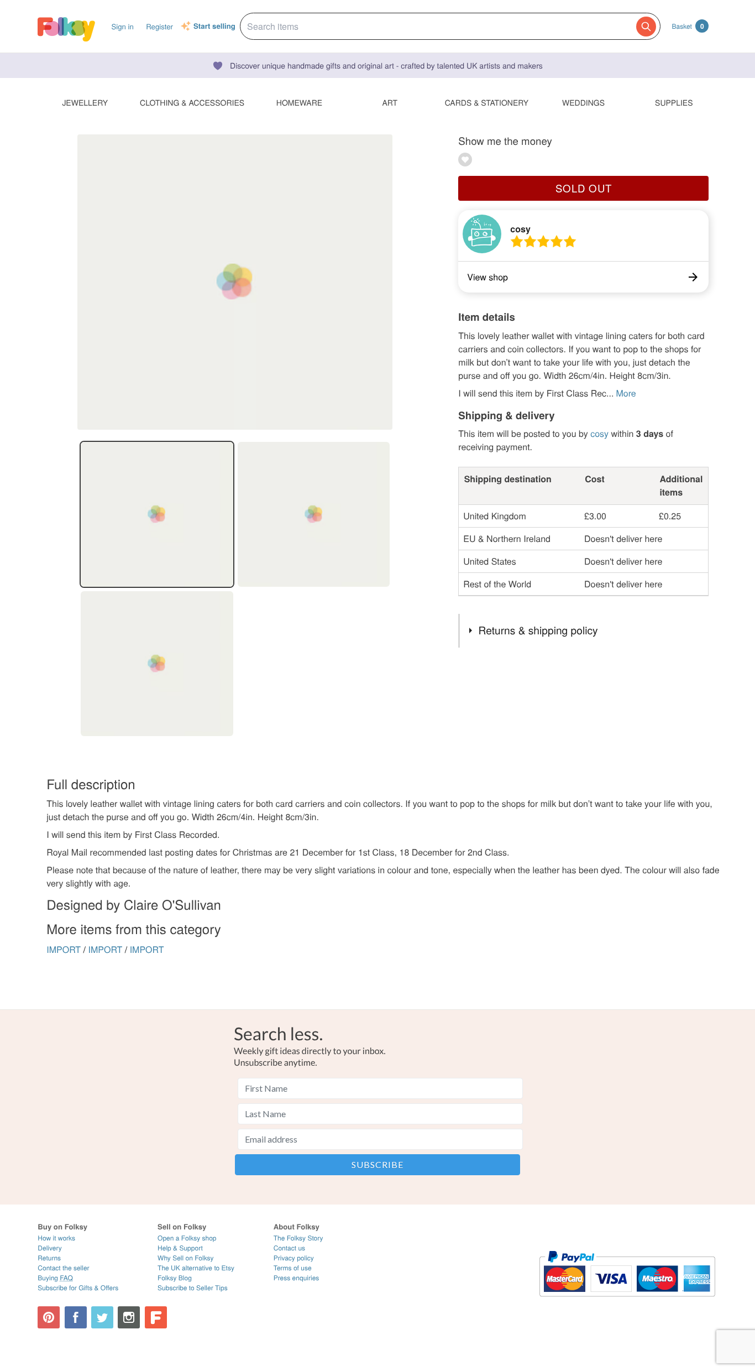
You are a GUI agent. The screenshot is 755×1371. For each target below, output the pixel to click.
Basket (688, 26)
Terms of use (293, 1268)
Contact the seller (63, 1268)
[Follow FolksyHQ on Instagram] (129, 1317)
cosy (520, 228)
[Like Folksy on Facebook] (76, 1317)
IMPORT (63, 949)
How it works (56, 1238)
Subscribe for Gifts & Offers (78, 1287)
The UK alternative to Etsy (196, 1268)
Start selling (214, 26)
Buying (55, 1278)
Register (159, 26)
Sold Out (583, 188)
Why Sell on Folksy (186, 1258)
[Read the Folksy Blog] (156, 1317)
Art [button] (389, 102)
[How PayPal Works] (627, 1301)
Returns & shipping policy (538, 630)
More (626, 393)
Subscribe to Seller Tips (193, 1287)
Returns (49, 1258)
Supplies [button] (674, 102)
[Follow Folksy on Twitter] (102, 1317)
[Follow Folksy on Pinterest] (49, 1317)
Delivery (49, 1248)
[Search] (646, 27)
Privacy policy (294, 1258)
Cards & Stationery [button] (486, 102)
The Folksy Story (298, 1238)
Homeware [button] (299, 102)
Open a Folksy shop (187, 1238)
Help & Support (180, 1248)
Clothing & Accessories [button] (192, 102)
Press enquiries (296, 1278)
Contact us (289, 1248)
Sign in (122, 26)
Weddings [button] (583, 102)
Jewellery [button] (85, 102)
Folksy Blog (175, 1278)
